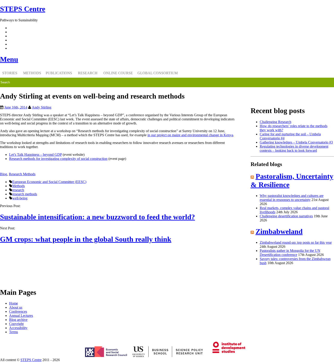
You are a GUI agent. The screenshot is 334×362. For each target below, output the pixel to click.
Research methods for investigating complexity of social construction (58, 159)
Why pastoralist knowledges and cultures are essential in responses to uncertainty (292, 198)
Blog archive (18, 320)
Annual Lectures (21, 315)
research (18, 190)
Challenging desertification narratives (286, 216)
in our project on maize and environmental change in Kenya (190, 135)
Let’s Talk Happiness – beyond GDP (35, 154)
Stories (9, 73)
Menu (9, 59)
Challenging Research (275, 122)
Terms (13, 332)
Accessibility (18, 328)
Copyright (16, 324)
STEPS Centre (31, 360)
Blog (3, 174)
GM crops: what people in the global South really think (85, 239)
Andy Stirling (41, 107)
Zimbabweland (279, 231)
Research (87, 73)
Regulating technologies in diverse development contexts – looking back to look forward (294, 148)
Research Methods (22, 174)
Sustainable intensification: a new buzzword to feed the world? (97, 217)
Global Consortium (157, 73)
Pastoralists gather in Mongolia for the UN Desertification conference (290, 253)
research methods (24, 194)
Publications (59, 73)
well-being (19, 198)
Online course (118, 73)
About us (15, 307)
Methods (32, 73)
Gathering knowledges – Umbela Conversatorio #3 (296, 142)
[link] (167, 360)
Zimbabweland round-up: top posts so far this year (296, 242)
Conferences (18, 311)
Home (13, 303)
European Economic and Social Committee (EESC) (49, 182)
